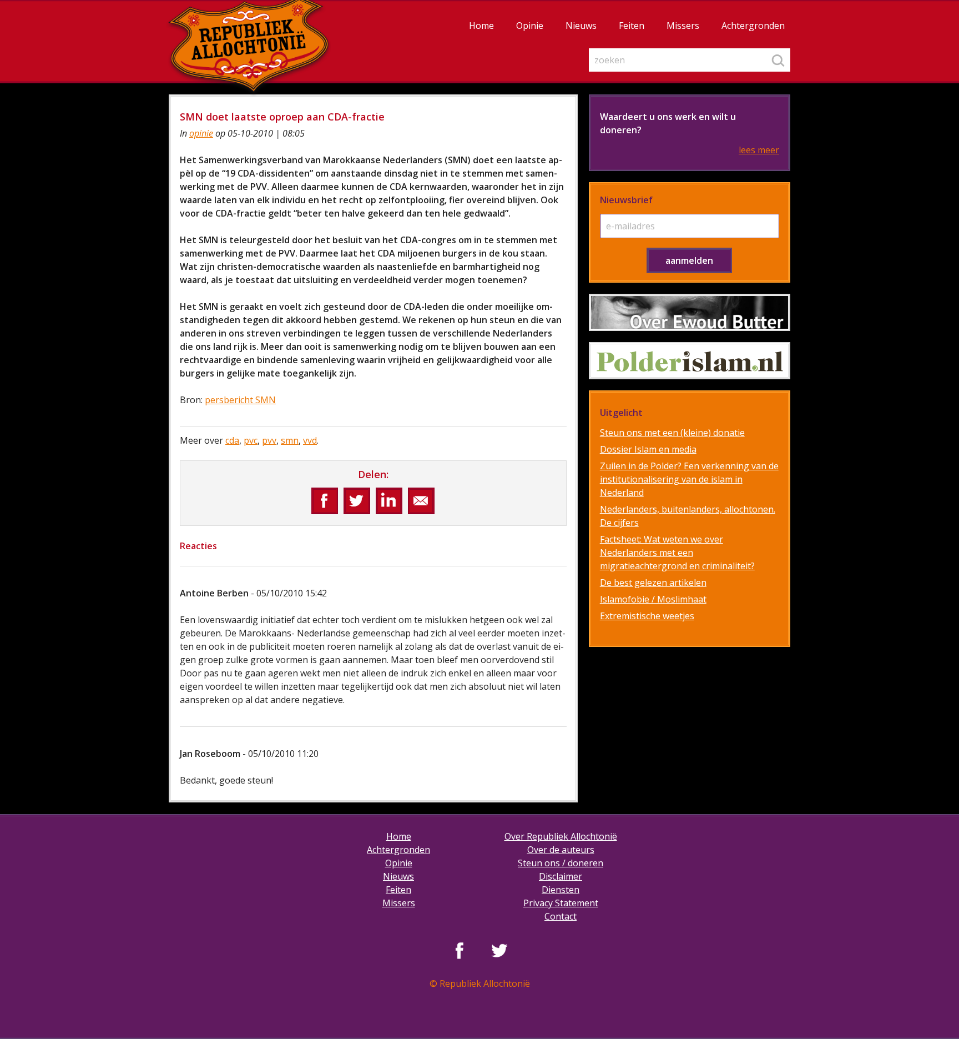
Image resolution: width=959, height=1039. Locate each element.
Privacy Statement (560, 903)
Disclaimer (560, 876)
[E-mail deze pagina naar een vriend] (421, 501)
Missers (683, 25)
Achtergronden (753, 25)
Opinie (529, 25)
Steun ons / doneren (560, 863)
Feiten (631, 25)
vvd (310, 440)
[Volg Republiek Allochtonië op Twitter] (499, 950)
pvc (251, 440)
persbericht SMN (240, 400)
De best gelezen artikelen (653, 582)
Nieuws (581, 25)
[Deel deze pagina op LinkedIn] (389, 501)
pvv (269, 440)
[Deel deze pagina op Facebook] (324, 501)
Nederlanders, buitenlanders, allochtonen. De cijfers (687, 516)
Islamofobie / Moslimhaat (653, 599)
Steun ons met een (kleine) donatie (672, 432)
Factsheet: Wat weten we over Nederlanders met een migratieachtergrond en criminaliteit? (677, 552)
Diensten (560, 890)
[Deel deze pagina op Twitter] (357, 501)
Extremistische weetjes (647, 616)
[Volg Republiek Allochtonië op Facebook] (459, 950)
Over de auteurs (560, 850)
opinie (201, 133)
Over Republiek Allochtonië (560, 836)
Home (481, 25)
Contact (560, 916)
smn (290, 440)
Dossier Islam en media (648, 449)
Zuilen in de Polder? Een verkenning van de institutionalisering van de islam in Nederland (689, 479)
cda (232, 440)
